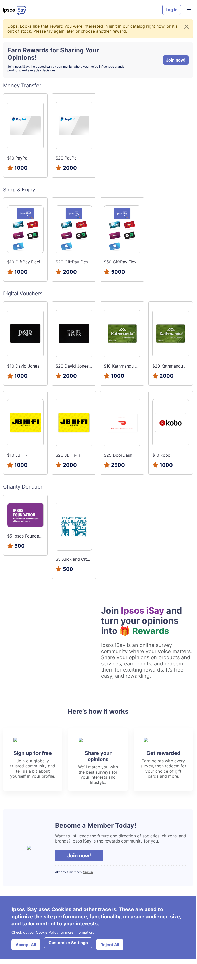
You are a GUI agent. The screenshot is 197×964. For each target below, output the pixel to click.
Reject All (109, 944)
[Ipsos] (80, 10)
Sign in (88, 872)
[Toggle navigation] (188, 9)
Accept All (26, 944)
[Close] (186, 26)
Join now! (176, 60)
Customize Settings (68, 942)
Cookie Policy (47, 932)
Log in (172, 9)
